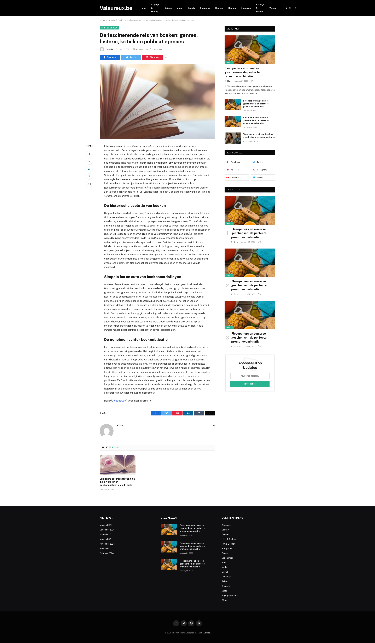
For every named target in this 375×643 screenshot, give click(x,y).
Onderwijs (226, 577)
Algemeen (226, 525)
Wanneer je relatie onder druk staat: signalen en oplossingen (259, 135)
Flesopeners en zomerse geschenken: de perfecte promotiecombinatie (242, 72)
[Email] (89, 184)
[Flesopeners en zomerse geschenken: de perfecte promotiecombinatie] (250, 49)
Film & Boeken (228, 544)
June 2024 (104, 548)
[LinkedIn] (89, 169)
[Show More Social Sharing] (166, 57)
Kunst (224, 562)
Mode (180, 8)
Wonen (273, 8)
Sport (224, 591)
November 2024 (107, 544)
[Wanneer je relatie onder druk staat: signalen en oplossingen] (233, 138)
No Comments (141, 49)
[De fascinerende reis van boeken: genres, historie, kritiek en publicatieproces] (157, 101)
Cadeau (219, 8)
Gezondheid (227, 558)
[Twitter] (89, 161)
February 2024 (107, 553)
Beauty (191, 8)
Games (225, 553)
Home (143, 8)
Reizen (168, 8)
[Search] (295, 8)
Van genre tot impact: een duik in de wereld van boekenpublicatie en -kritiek (117, 482)
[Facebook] (89, 154)
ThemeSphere (203, 633)
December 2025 (107, 530)
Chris (110, 49)
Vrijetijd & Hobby (155, 8)
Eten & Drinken (229, 539)
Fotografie (227, 548)
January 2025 (106, 539)
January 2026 (106, 525)
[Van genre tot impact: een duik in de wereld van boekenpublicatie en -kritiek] (117, 465)
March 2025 (105, 534)
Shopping (205, 8)
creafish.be (119, 400)
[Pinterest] (89, 176)
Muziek (225, 572)
